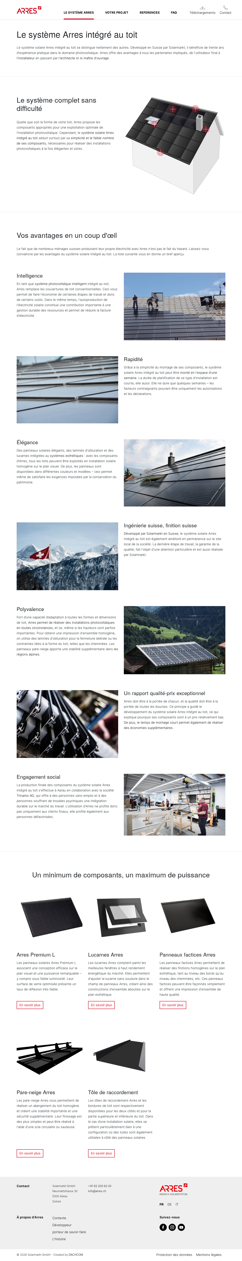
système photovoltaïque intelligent (61, 284)
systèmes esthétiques (66, 456)
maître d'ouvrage (96, 58)
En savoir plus (29, 1005)
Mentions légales (209, 1255)
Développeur (61, 1225)
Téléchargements (202, 13)
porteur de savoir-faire (69, 1232)
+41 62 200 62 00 (99, 1186)
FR (162, 1204)
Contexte (59, 1218)
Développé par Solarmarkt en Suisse (151, 533)
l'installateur (26, 58)
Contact (225, 13)
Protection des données (174, 1255)
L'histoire (59, 1239)
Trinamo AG (25, 795)
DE (170, 1204)
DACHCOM (76, 1254)
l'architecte (67, 58)
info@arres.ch (97, 1191)
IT (177, 1204)
